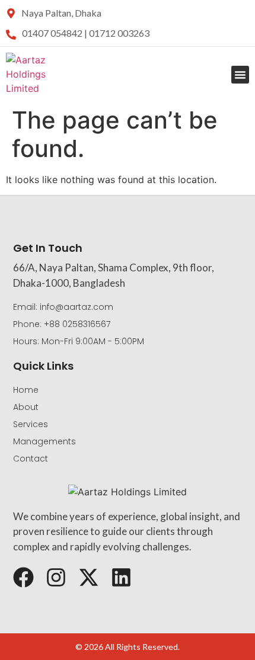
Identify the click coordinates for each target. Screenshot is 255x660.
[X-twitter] (88, 577)
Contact (30, 458)
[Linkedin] (121, 577)
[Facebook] (23, 577)
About (26, 407)
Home (26, 390)
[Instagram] (56, 577)
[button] (240, 75)
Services (30, 424)
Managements (44, 441)
